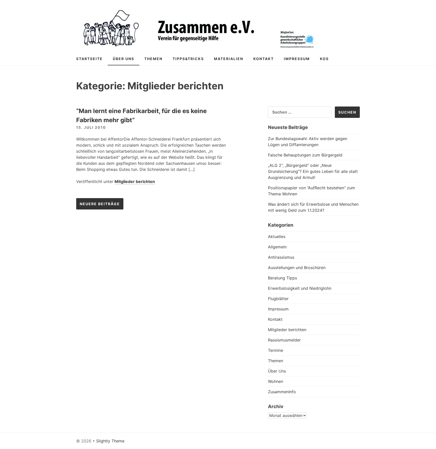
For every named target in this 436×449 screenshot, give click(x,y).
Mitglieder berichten (135, 181)
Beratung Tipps (282, 277)
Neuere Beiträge (100, 204)
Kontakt (263, 59)
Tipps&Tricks (188, 59)
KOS (324, 59)
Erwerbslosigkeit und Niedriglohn (299, 288)
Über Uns (123, 59)
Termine (275, 350)
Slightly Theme (110, 440)
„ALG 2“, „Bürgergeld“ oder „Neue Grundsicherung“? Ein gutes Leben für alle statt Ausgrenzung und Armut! (313, 171)
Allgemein (277, 246)
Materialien (228, 59)
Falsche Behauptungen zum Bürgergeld (305, 154)
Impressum (297, 59)
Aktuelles (276, 236)
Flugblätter (278, 298)
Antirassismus (281, 257)
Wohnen (275, 381)
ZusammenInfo (282, 391)
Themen (153, 59)
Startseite (89, 59)
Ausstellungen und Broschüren (296, 267)
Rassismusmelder (284, 339)
